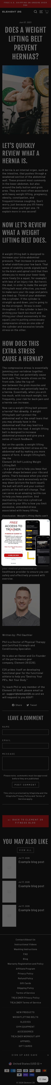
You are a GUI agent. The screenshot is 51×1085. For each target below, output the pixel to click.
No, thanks (13, 563)
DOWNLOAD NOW (13, 555)
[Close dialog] (48, 521)
